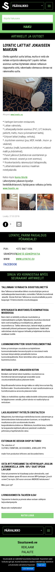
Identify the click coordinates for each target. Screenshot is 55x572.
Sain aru (41, 565)
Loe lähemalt (28, 569)
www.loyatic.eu (17, 114)
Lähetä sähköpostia (28, 253)
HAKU (27, 27)
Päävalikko (20, 6)
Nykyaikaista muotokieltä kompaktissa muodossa (25, 311)
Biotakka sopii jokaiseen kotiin (20, 369)
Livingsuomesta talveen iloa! (18, 495)
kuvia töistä (21, 177)
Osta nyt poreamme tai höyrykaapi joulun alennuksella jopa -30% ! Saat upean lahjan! (26, 466)
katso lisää (27, 515)
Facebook (10, 264)
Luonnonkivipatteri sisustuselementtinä (26, 344)
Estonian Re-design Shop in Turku (21, 440)
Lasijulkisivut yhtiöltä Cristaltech (23, 412)
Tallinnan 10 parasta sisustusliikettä (24, 287)
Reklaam (27, 547)
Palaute (27, 552)
